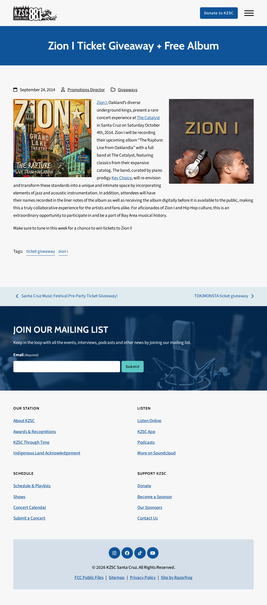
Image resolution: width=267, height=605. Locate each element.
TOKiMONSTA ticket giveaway (221, 296)
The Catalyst (148, 118)
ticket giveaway (40, 251)
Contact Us (147, 518)
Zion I (102, 103)
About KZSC (24, 421)
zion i (63, 251)
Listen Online (149, 421)
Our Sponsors (149, 507)
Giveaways (127, 90)
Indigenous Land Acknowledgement (46, 453)
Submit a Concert (29, 518)
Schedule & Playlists (32, 486)
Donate (144, 486)
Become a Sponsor (154, 497)
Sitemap (117, 578)
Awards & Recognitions (34, 432)
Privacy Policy (143, 578)
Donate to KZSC (219, 13)
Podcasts (146, 442)
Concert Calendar (29, 507)
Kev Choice (122, 178)
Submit (132, 366)
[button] (249, 13)
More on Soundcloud (156, 453)
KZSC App (146, 432)
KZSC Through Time (31, 442)
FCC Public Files (89, 578)
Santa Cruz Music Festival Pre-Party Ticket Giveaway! (67, 296)
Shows (19, 497)
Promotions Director (86, 90)
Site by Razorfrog (176, 578)
